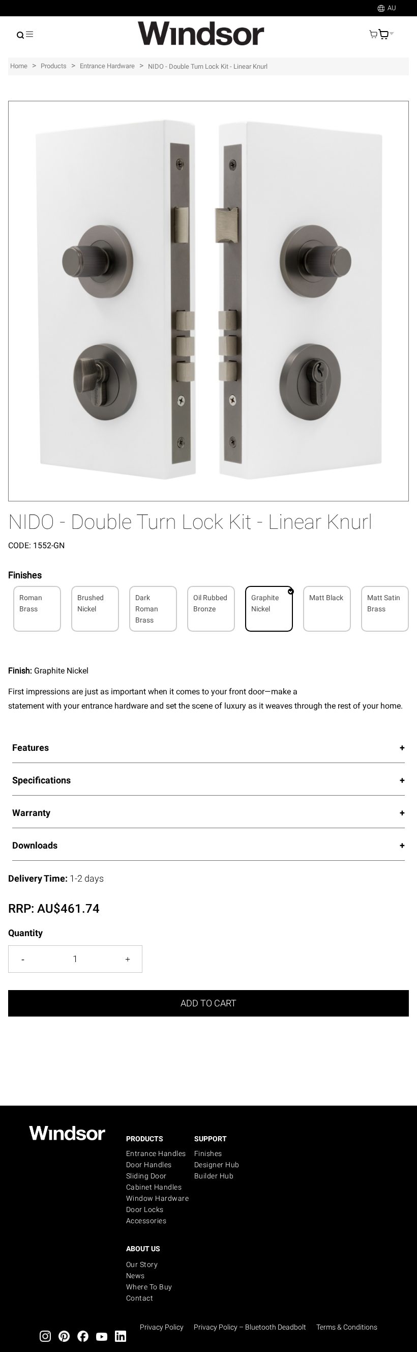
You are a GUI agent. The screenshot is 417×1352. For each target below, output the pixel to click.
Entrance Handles (156, 1153)
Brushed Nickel (90, 603)
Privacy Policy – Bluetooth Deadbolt (250, 1327)
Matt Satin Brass (383, 603)
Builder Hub (214, 1176)
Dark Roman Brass (146, 609)
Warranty (31, 812)
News (135, 1276)
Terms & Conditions (346, 1327)
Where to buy (149, 1287)
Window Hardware (157, 1198)
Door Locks (145, 1209)
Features (30, 747)
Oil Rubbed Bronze (210, 603)
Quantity (25, 932)
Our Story (142, 1264)
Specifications (41, 780)
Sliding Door (146, 1176)
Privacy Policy (162, 1327)
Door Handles (149, 1165)
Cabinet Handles (154, 1187)
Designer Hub (217, 1165)
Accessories (146, 1221)
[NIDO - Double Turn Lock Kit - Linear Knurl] (208, 106)
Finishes (208, 1153)
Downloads (34, 845)
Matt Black (326, 598)
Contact (140, 1298)
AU (392, 8)
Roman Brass (30, 603)
